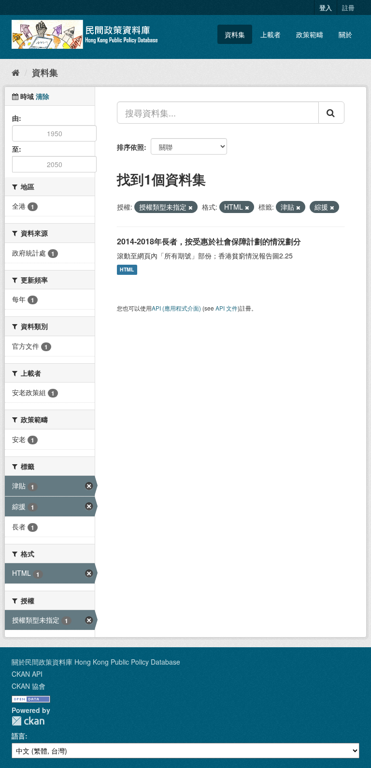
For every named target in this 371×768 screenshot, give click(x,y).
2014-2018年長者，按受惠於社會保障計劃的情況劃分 (209, 241)
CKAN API (27, 674)
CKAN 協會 (28, 686)
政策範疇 (309, 34)
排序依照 (130, 147)
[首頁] (16, 72)
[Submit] (331, 112)
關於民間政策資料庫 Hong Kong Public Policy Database (96, 662)
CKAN (28, 721)
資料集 (235, 34)
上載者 (270, 34)
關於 (345, 34)
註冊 (348, 7)
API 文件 (226, 308)
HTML (127, 269)
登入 (325, 7)
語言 (18, 735)
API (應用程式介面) (176, 308)
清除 (42, 96)
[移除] (190, 207)
